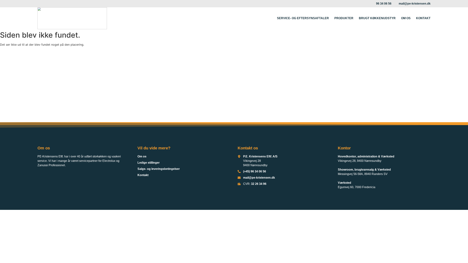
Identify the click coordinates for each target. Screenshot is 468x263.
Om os (406, 18)
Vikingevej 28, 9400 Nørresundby (359, 160)
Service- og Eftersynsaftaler (303, 18)
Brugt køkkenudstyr (377, 18)
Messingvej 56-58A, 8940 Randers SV (363, 174)
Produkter (343, 18)
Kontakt (423, 18)
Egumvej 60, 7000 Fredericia (356, 187)
